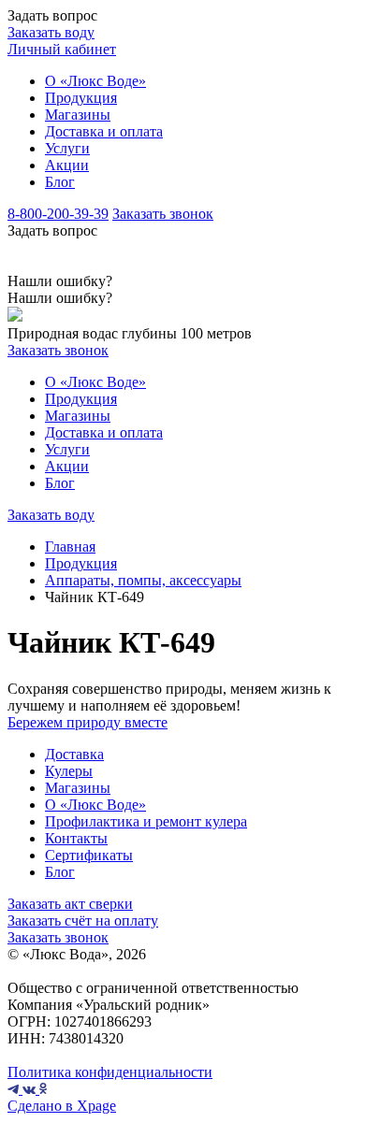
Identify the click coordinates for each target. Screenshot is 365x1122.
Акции (67, 165)
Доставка (74, 754)
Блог (60, 182)
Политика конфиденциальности (109, 1072)
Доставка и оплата (104, 131)
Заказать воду (51, 32)
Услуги (67, 148)
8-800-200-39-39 (58, 214)
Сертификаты (89, 855)
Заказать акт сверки (70, 904)
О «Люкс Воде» (95, 81)
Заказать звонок (162, 214)
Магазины (77, 114)
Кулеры (69, 771)
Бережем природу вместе (87, 722)
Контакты (76, 838)
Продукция (81, 98)
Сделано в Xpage (61, 1106)
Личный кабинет (61, 49)
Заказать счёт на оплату (82, 920)
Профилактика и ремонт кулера (146, 821)
